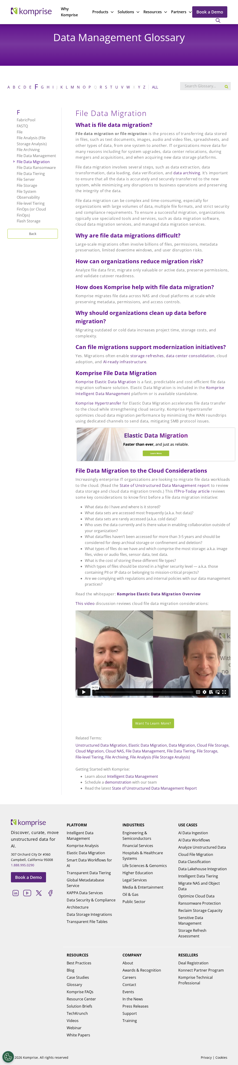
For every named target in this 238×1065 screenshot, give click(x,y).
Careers (129, 977)
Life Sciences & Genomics (144, 865)
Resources (152, 11)
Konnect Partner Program (201, 970)
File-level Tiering (89, 757)
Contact (129, 984)
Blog (70, 970)
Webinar (74, 1027)
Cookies (221, 1057)
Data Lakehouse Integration (202, 868)
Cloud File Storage (212, 745)
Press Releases (135, 1006)
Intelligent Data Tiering (198, 876)
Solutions (126, 11)
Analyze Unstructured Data (202, 847)
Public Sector (133, 901)
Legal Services (134, 880)
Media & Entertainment (142, 887)
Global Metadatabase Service (85, 882)
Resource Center (81, 999)
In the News (132, 999)
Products (100, 11)
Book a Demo (209, 12)
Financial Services (137, 845)
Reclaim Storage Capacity (200, 910)
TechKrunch (77, 1013)
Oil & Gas (130, 894)
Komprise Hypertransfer (98, 403)
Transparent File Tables (87, 921)
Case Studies (78, 977)
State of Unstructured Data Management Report (154, 788)
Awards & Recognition (141, 970)
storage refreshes (147, 355)
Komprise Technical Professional (195, 980)
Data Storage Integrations (89, 914)
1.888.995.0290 (22, 865)
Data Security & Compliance (91, 900)
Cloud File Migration (195, 854)
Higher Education (137, 872)
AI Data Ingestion (193, 832)
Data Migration (182, 745)
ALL (155, 87)
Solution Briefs (79, 1006)
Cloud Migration (90, 751)
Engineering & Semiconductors (136, 835)
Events (128, 991)
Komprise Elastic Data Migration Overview (159, 594)
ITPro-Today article (192, 491)
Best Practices (79, 963)
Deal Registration (193, 963)
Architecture (78, 907)
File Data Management (145, 751)
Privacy (206, 1057)
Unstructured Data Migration (101, 745)
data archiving (186, 172)
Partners (178, 11)
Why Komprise (69, 11)
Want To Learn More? (153, 723)
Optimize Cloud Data (196, 896)
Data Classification (194, 861)
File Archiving (116, 757)
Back (32, 233)
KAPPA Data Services (85, 892)
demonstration (118, 782)
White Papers (78, 1035)
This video (85, 603)
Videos (73, 1020)
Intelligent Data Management (132, 776)
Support (129, 1013)
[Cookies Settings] (8, 1057)
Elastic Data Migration (148, 745)
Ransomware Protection (199, 903)
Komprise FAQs (80, 991)
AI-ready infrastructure (124, 361)
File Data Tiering (181, 751)
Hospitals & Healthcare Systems (142, 855)
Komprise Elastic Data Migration (106, 381)
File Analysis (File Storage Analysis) (160, 757)
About (127, 963)
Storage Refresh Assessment (192, 933)
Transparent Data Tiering (89, 872)
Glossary (74, 984)
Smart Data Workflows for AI (89, 862)
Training (129, 1020)
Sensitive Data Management (190, 920)
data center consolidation (190, 355)
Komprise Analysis (83, 845)
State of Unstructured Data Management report (165, 485)
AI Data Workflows (194, 840)
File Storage (207, 751)
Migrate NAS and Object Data (199, 886)
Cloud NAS (115, 751)
